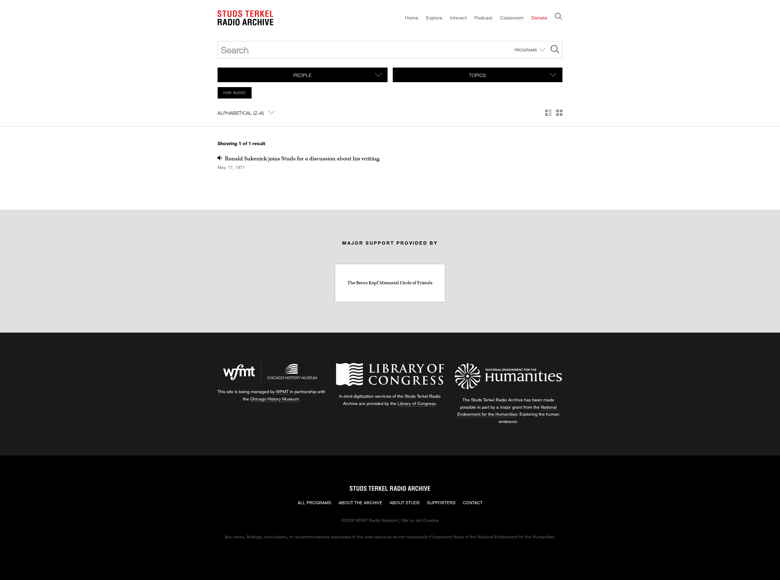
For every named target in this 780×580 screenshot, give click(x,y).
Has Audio (234, 92)
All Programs (314, 502)
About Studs (405, 502)
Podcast (483, 17)
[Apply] (555, 50)
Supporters (441, 502)
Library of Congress (417, 403)
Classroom (512, 17)
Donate (539, 17)
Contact (473, 502)
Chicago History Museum (274, 398)
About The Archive (360, 502)
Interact (458, 17)
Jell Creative (427, 520)
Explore (434, 17)
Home (411, 17)
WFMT (282, 391)
